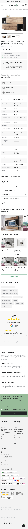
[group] (14, 332)
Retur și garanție (18, 431)
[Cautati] (23, 5)
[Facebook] (2, 523)
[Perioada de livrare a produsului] (23, 129)
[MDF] (17, 161)
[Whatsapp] (12, 523)
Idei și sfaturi (17, 441)
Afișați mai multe (14, 276)
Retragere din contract (19, 443)
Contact (3, 439)
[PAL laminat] (20, 160)
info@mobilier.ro (7, 460)
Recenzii (3, 436)
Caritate (3, 427)
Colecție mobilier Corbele (9, 234)
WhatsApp (5, 464)
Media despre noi (5, 432)
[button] (14, 1)
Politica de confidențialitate (8, 515)
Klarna (15, 439)
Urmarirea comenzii (18, 429)
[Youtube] (7, 523)
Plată (15, 427)
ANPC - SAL (17, 437)
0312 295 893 (6, 454)
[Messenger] (10, 523)
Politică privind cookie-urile (7, 520)
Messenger (5, 462)
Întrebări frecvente (18, 433)
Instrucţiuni (16, 170)
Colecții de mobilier (11, 9)
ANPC (15, 435)
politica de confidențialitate (18, 409)
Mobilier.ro (3, 9)
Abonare (14, 413)
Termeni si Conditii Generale (8, 517)
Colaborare (4, 434)
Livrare (15, 425)
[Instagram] (5, 523)
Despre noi (3, 425)
